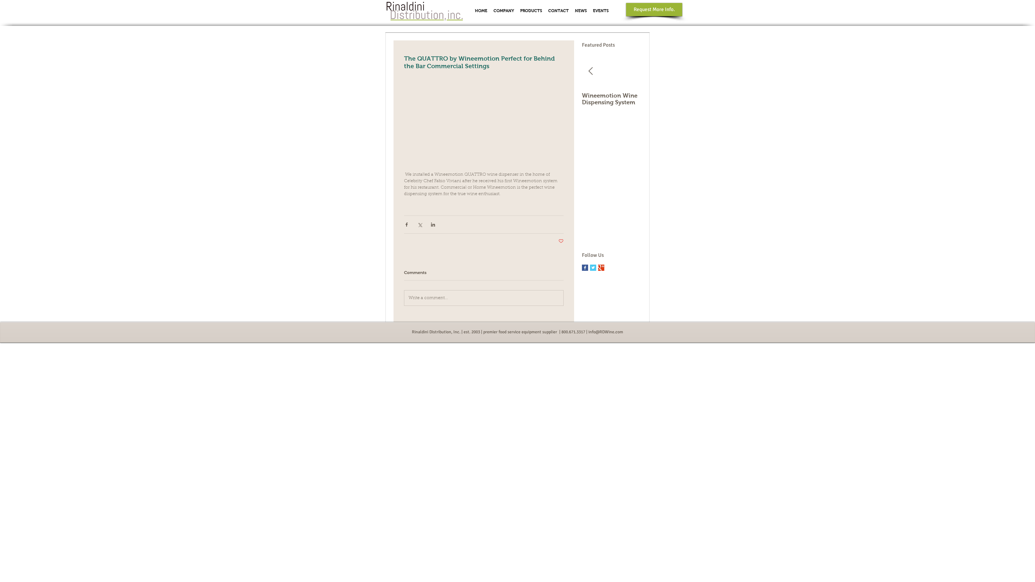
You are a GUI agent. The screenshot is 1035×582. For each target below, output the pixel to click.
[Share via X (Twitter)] (419, 224)
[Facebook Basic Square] (585, 268)
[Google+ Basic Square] (601, 268)
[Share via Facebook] (406, 224)
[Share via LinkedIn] (433, 224)
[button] (503, 10)
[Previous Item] (590, 71)
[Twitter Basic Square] (593, 268)
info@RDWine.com (605, 332)
